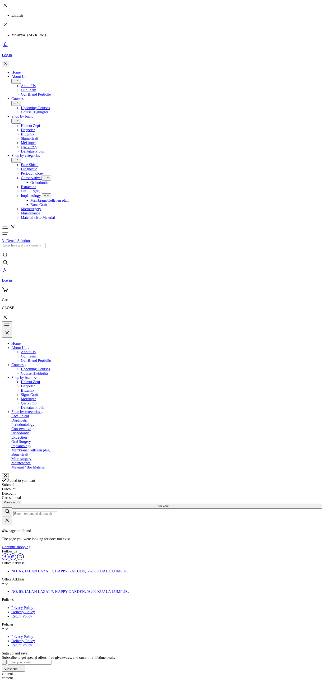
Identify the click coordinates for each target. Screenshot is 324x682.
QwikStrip (29, 147)
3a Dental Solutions (16, 241)
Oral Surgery (30, 191)
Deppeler (28, 130)
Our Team (28, 90)
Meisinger (28, 143)
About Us (18, 76)
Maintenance (30, 213)
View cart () (11, 502)
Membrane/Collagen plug (49, 200)
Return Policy (21, 616)
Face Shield (29, 165)
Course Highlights (34, 112)
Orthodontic (39, 183)
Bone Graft (38, 205)
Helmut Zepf (30, 126)
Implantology (31, 196)
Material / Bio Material (38, 217)
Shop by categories (25, 155)
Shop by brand (22, 116)
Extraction (28, 187)
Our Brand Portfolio (36, 94)
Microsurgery (31, 209)
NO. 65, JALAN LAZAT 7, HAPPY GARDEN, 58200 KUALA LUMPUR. (70, 571)
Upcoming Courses (35, 108)
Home (16, 72)
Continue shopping (16, 547)
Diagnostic (29, 169)
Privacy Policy (22, 608)
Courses (17, 99)
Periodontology (32, 173)
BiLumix (27, 134)
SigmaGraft (29, 138)
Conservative (31, 178)
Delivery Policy (23, 612)
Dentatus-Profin (33, 151)
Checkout (162, 506)
